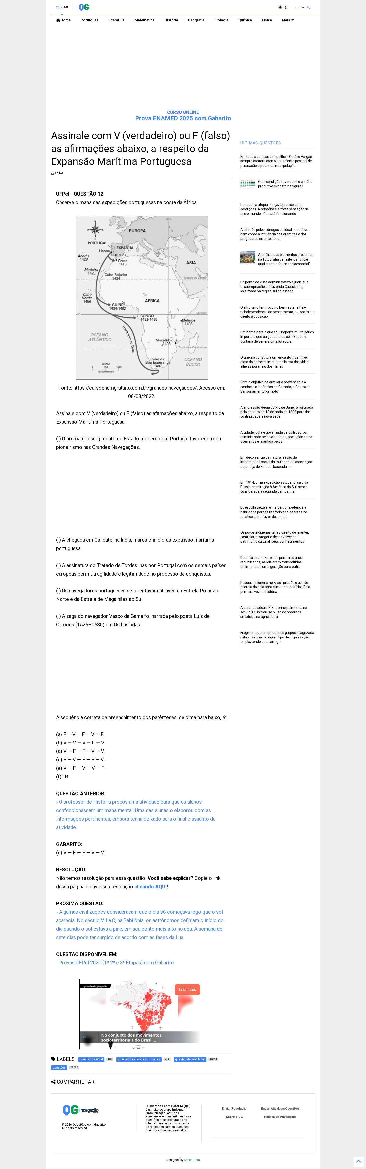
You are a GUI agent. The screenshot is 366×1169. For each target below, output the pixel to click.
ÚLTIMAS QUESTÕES (260, 143)
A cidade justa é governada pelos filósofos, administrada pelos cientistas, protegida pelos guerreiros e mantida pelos (276, 436)
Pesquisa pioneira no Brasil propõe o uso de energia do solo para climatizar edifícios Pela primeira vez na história (275, 587)
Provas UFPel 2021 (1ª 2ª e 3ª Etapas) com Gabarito (116, 963)
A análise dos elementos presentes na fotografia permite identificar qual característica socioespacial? (285, 259)
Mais (286, 20)
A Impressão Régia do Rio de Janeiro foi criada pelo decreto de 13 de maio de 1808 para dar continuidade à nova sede (276, 411)
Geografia (196, 20)
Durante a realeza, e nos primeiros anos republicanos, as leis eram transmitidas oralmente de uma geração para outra (271, 562)
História (171, 20)
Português (89, 20)
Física (267, 20)
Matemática (145, 20)
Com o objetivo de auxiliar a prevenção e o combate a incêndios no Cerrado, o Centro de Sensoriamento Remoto (275, 386)
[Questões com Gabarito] (83, 9)
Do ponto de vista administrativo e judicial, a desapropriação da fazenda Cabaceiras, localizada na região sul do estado (274, 286)
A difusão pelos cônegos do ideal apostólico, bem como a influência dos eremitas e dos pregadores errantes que (274, 234)
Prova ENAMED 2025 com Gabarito (183, 118)
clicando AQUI (150, 887)
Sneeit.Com (192, 1160)
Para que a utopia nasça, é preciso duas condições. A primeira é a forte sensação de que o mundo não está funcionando (274, 209)
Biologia (221, 20)
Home (65, 20)
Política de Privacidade (280, 1117)
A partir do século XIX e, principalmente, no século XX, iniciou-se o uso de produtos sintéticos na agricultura (273, 612)
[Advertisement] (183, 67)
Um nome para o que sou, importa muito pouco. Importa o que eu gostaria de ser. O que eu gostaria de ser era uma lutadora (277, 336)
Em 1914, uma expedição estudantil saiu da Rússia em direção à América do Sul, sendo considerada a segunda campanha (274, 486)
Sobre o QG (234, 1117)
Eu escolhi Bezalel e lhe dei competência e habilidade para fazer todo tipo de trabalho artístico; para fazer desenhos (273, 511)
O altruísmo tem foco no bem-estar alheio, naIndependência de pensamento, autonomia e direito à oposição (277, 311)
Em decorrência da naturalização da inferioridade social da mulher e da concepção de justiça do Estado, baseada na (276, 461)
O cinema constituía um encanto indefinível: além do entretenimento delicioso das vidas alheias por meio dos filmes (274, 361)
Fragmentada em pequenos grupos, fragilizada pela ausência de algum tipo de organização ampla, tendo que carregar (277, 637)
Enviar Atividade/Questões (280, 1108)
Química (245, 20)
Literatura (116, 20)
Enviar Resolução (234, 1108)
